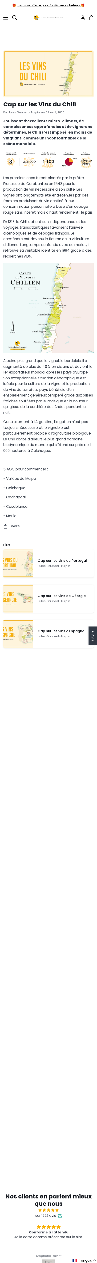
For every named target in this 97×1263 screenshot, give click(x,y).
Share (15, 526)
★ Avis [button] (92, 635)
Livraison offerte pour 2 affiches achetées (49, 5)
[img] (48, 1210)
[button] (84, 1260)
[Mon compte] (81, 17)
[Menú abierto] (4, 17)
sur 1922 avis (45, 1215)
